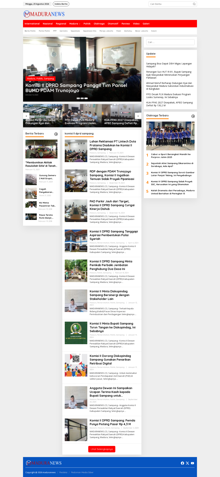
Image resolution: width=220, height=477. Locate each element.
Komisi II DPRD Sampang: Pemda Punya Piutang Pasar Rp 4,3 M (112, 422)
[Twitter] (187, 463)
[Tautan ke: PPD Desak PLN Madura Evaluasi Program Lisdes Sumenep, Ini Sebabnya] (82, 115)
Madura (31, 78)
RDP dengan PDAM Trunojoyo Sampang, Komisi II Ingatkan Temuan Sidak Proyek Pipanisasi (112, 175)
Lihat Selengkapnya (102, 449)
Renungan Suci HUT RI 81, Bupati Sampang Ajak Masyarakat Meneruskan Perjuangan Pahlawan (168, 74)
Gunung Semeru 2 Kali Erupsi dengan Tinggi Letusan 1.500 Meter (47, 177)
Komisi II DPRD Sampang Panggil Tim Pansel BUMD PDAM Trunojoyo (76, 88)
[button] (194, 4)
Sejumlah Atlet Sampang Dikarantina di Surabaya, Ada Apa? (172, 164)
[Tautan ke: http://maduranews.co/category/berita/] (56, 134)
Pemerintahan (103, 243)
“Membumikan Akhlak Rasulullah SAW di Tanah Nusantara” (40, 164)
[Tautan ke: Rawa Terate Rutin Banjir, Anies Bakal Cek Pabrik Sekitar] (31, 216)
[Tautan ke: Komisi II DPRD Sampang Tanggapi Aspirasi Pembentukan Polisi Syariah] (76, 240)
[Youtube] (192, 463)
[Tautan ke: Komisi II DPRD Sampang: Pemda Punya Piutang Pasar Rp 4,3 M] (76, 429)
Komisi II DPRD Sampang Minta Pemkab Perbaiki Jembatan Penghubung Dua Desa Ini (111, 265)
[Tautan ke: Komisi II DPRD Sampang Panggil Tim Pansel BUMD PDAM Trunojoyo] (82, 69)
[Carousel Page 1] (78, 98)
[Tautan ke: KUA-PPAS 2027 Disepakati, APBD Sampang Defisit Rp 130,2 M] (121, 115)
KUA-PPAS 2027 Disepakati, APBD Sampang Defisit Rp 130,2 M (121, 121)
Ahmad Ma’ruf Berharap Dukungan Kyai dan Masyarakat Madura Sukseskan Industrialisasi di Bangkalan (42, 121)
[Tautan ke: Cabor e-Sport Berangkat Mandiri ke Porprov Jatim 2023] (170, 136)
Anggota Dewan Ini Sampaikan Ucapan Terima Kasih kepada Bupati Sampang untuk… (111, 391)
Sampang (49, 78)
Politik (39, 78)
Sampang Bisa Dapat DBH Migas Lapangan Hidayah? (169, 65)
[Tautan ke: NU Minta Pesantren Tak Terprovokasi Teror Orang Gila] (31, 204)
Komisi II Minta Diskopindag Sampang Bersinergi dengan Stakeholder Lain (109, 295)
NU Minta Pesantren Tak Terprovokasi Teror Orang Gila (48, 204)
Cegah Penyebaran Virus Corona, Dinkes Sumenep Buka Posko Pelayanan (47, 191)
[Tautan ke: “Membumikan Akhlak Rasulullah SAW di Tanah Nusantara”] (41, 149)
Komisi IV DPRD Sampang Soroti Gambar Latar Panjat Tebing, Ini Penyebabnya (173, 174)
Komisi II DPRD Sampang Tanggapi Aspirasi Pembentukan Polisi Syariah (114, 235)
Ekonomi (93, 428)
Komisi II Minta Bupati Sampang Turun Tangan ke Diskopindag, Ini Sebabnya (112, 327)
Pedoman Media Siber (82, 472)
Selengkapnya (115, 162)
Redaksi (63, 472)
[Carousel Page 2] (82, 98)
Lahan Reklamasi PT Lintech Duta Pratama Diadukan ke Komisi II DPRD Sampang (113, 145)
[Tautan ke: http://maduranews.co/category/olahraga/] (193, 116)
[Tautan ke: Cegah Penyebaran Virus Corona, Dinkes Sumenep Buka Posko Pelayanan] (31, 193)
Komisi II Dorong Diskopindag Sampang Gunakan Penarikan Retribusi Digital (110, 359)
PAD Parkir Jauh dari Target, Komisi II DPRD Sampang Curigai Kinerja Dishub (112, 205)
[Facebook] (182, 463)
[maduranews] (44, 13)
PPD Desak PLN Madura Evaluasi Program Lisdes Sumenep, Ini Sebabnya (80, 121)
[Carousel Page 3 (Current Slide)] (86, 98)
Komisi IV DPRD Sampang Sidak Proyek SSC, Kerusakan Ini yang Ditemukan (171, 183)
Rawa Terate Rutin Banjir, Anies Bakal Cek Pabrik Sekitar (47, 216)
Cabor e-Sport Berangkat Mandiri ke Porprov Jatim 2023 (171, 155)
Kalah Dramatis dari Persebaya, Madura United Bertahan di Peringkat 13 (173, 192)
